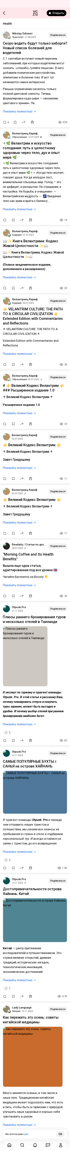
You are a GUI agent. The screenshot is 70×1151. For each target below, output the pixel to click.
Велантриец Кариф (25, 133)
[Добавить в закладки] (15, 122)
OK (60, 1134)
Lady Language (22, 1007)
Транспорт (18, 37)
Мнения (16, 1011)
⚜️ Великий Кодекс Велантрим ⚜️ (32, 445)
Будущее (17, 234)
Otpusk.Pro (19, 607)
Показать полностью (17, 111)
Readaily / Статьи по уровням (29, 544)
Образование (19, 137)
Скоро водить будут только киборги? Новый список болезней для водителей (35, 48)
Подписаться (57, 35)
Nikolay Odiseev (22, 33)
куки (25, 1134)
